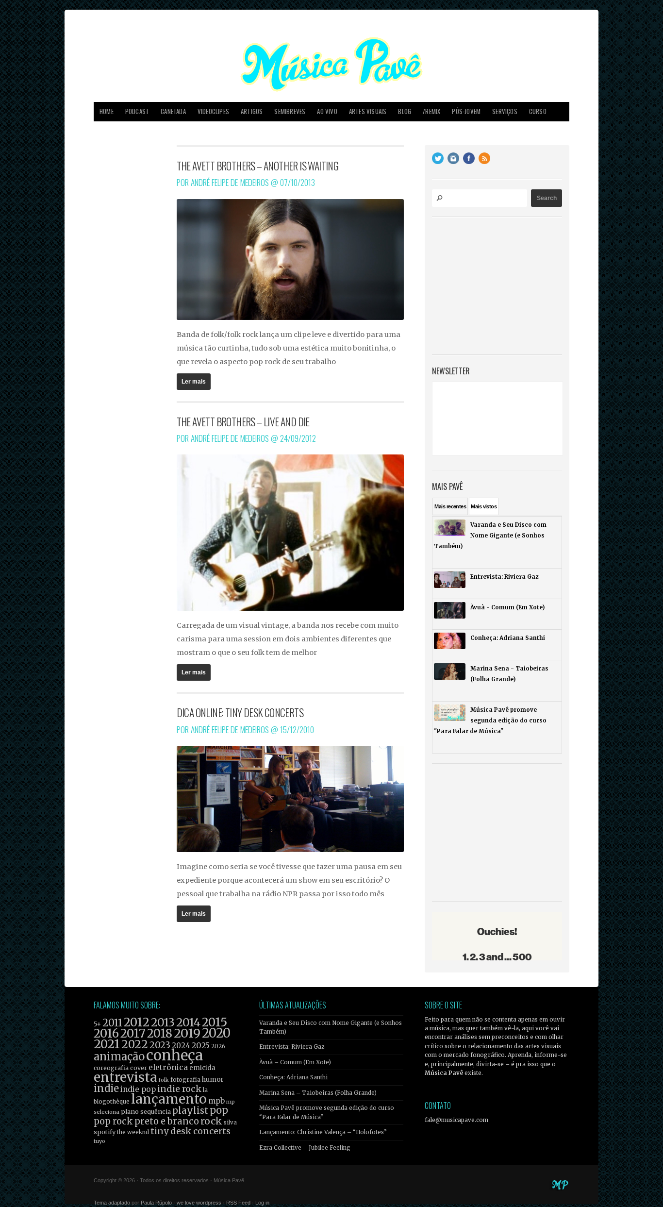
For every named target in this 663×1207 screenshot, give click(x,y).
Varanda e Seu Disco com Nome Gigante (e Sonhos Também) (330, 1027)
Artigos (252, 111)
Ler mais (194, 381)
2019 (187, 1033)
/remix (431, 111)
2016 (106, 1033)
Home (106, 111)
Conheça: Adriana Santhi (293, 1077)
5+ (97, 1024)
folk (163, 1079)
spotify (105, 1132)
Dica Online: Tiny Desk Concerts (240, 712)
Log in (262, 1203)
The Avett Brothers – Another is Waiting (258, 165)
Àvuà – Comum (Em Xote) (295, 1062)
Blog (404, 111)
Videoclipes (213, 111)
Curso (538, 111)
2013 (163, 1022)
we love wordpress (199, 1203)
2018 (159, 1033)
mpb (216, 1101)
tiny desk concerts (190, 1131)
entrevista (125, 1077)
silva (230, 1122)
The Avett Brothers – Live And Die (243, 421)
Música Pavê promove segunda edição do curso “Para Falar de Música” (326, 1112)
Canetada (173, 111)
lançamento (169, 1099)
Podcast (137, 111)
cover (138, 1068)
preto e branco (166, 1121)
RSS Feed (238, 1203)
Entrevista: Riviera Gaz (291, 1046)
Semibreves (289, 111)
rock (211, 1121)
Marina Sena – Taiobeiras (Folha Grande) (318, 1093)
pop (219, 1110)
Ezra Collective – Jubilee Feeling (304, 1147)
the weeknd (133, 1132)
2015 (214, 1022)
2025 (201, 1045)
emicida (202, 1068)
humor (213, 1079)
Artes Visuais (368, 111)
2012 (136, 1022)
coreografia (111, 1068)
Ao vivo (327, 111)
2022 (134, 1044)
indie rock (179, 1088)
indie (106, 1088)
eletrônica (168, 1067)
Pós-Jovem (466, 111)
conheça (174, 1055)
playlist (190, 1110)
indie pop (138, 1089)
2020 (216, 1033)
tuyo (99, 1141)
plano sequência (146, 1111)
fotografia (185, 1079)
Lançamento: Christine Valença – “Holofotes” (323, 1132)
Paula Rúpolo (156, 1203)
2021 (107, 1044)
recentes (450, 506)
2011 (112, 1023)
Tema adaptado (112, 1203)
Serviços (504, 111)
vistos (484, 506)
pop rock (113, 1121)
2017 (133, 1033)
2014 (188, 1022)
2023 (159, 1045)
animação (119, 1056)
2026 (218, 1046)
